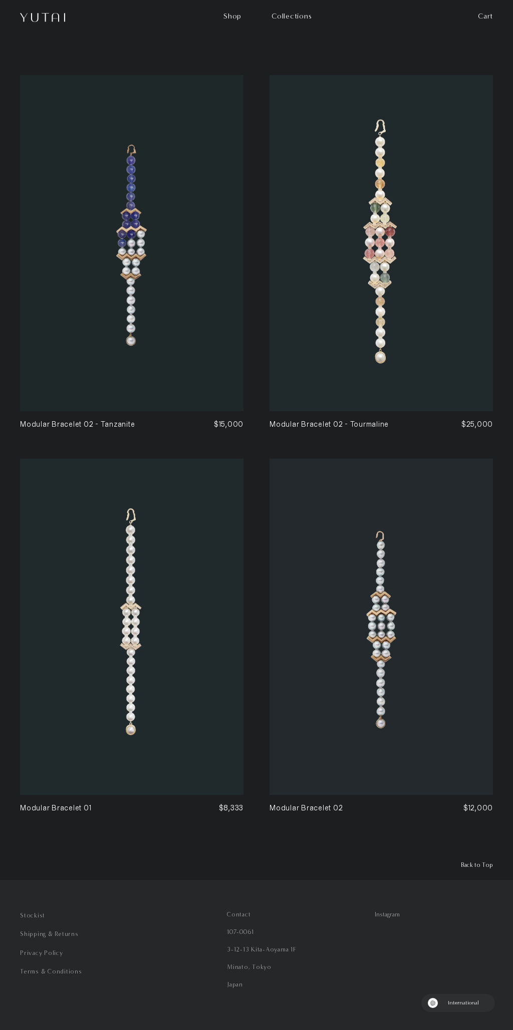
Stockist (32, 915)
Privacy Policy (41, 952)
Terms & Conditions (51, 971)
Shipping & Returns (49, 933)
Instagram (387, 914)
